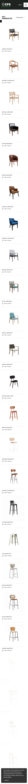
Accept (6, 780)
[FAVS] (26, 5)
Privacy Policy (7, 777)
